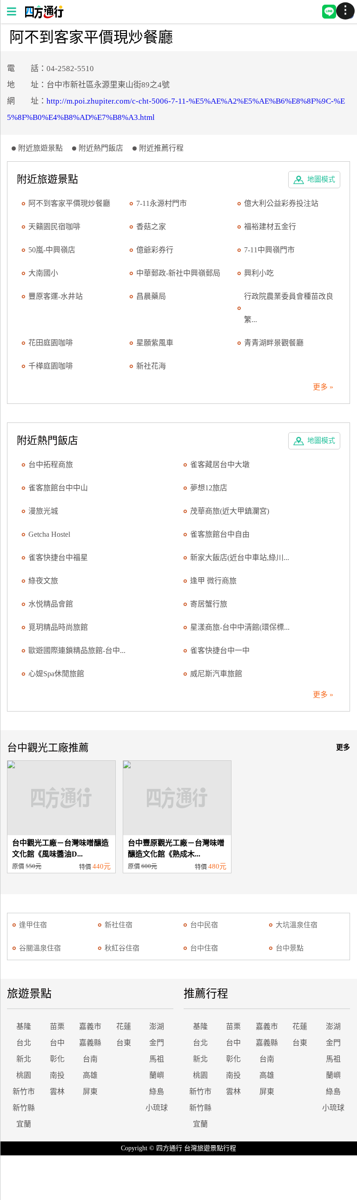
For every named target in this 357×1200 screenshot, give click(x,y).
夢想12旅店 (208, 488)
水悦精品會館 (50, 604)
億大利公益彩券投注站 (281, 203)
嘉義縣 (90, 1043)
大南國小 (43, 273)
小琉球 (156, 1108)
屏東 (90, 1091)
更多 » (323, 387)
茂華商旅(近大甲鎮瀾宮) (229, 511)
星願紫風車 (154, 343)
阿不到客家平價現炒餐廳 (69, 203)
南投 (57, 1075)
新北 (23, 1059)
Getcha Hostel (49, 534)
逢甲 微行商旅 (213, 581)
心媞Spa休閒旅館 (56, 674)
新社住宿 (118, 925)
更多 (343, 747)
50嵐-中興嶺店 (51, 250)
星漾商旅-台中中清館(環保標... (240, 627)
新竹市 (24, 1091)
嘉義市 (90, 1026)
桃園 (23, 1075)
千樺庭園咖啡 (50, 366)
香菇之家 (151, 227)
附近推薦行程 (161, 148)
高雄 (90, 1075)
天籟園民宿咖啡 (54, 227)
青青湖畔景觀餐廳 (274, 343)
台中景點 (290, 948)
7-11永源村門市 (161, 203)
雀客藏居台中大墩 (220, 464)
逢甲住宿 (33, 925)
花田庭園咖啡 (50, 343)
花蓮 (123, 1026)
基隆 (23, 1026)
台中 (57, 1043)
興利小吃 (259, 273)
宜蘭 (23, 1124)
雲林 (57, 1091)
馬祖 (156, 1059)
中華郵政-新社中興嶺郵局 (178, 273)
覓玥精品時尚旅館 (58, 627)
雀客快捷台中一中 (220, 650)
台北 (23, 1043)
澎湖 (156, 1026)
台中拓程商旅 (50, 464)
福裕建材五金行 (270, 227)
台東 (123, 1043)
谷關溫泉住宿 (40, 948)
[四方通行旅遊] (44, 16)
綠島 (156, 1091)
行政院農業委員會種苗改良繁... (288, 307)
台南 (90, 1059)
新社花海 (151, 366)
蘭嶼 (156, 1075)
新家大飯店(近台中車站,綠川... (239, 557)
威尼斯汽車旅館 (216, 674)
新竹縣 (24, 1108)
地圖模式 (321, 179)
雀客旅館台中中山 (58, 488)
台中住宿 (204, 948)
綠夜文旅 (43, 581)
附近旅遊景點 (40, 148)
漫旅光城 (43, 511)
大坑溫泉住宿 (296, 925)
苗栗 (57, 1026)
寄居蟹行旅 (208, 604)
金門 (156, 1043)
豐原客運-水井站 (55, 296)
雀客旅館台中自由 (220, 534)
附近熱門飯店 (101, 148)
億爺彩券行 (154, 250)
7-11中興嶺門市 (269, 250)
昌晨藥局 (151, 296)
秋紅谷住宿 (122, 948)
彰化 (57, 1059)
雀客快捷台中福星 (58, 557)
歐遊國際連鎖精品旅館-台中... (77, 650)
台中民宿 (204, 925)
